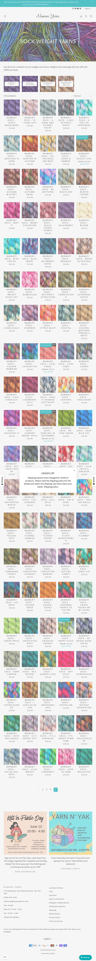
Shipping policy (51, 487)
